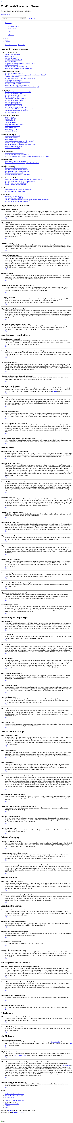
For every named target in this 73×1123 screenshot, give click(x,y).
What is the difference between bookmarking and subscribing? (23, 179)
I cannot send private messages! (14, 153)
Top (6, 218)
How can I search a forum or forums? (16, 168)
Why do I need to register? (12, 54)
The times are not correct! (12, 76)
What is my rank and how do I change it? (17, 85)
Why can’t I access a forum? (13, 102)
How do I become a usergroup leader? (16, 143)
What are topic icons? (11, 131)
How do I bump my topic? (12, 112)
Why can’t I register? (11, 58)
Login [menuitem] (6, 40)
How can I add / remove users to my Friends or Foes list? (22, 163)
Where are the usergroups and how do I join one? (19, 141)
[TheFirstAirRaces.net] (1, 2)
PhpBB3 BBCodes (18, 1112)
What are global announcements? (14, 124)
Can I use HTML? (10, 119)
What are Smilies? (10, 121)
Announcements (9, 1097)
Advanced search (31, 18)
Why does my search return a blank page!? (17, 171)
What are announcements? (12, 126)
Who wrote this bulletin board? (14, 196)
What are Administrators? (12, 136)
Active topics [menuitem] (12, 28)
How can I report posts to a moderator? (16, 107)
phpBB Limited (55, 1042)
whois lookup (65, 1065)
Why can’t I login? (10, 61)
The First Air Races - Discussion (14, 1094)
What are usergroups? (11, 139)
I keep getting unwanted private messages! (17, 154)
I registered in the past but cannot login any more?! (20, 63)
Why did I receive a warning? (13, 105)
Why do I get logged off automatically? (16, 66)
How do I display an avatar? (13, 83)
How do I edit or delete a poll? (14, 100)
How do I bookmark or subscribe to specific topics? (20, 181)
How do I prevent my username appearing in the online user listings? (25, 75)
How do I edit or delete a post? (14, 93)
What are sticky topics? (11, 127)
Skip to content (5, 14)
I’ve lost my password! (11, 65)
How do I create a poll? (12, 97)
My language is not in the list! (13, 80)
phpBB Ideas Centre (20, 1055)
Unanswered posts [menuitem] (13, 26)
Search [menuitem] (10, 31)
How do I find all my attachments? (15, 191)
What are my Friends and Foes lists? (15, 161)
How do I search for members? (14, 173)
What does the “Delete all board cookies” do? (18, 68)
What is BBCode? (10, 117)
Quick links (8, 23)
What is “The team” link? (12, 148)
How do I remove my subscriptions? (15, 184)
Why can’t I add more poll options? (15, 98)
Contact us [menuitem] (8, 1107)
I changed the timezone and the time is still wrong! (20, 78)
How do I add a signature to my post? (16, 95)
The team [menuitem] (11, 35)
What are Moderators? (11, 137)
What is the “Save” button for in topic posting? (19, 109)
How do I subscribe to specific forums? (16, 183)
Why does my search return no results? (16, 169)
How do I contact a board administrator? (17, 201)
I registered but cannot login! (13, 60)
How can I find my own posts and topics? (17, 174)
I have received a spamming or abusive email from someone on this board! (27, 156)
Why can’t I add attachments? (13, 104)
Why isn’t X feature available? (14, 198)
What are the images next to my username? (17, 82)
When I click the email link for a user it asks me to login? (22, 87)
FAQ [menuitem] (6, 38)
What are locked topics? (12, 129)
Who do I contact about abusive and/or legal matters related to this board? (26, 199)
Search (23, 18)
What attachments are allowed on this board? (18, 189)
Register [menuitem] (7, 41)
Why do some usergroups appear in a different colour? (21, 144)
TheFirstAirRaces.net (11, 1100)
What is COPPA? (10, 56)
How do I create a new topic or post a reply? (18, 92)
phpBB (54, 391)
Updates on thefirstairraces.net (14, 1095)
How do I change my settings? (14, 73)
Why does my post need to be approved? (17, 110)
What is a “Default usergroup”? (14, 146)
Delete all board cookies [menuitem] (12, 1104)
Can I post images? (10, 122)
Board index (21, 1100)
